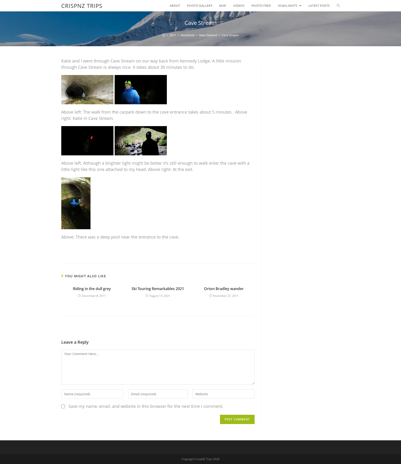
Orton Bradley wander (224, 288)
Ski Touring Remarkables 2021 (158, 288)
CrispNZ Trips (81, 6)
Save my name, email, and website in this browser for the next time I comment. (145, 406)
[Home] (163, 35)
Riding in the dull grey (92, 288)
